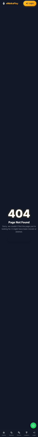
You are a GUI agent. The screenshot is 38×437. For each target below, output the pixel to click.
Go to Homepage (20, 239)
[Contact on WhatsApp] (33, 425)
